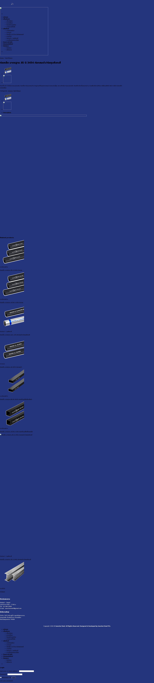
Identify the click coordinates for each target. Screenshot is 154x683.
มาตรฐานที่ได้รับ (10, 639)
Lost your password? (6, 681)
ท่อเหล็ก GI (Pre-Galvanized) (15, 647)
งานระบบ (10, 91)
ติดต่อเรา (6, 658)
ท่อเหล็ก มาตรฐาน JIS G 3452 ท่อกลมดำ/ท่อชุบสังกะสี (15, 559)
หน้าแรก (5, 629)
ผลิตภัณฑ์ (6, 641)
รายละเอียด (3, 88)
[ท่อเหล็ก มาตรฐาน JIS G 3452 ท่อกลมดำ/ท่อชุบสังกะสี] (7, 83)
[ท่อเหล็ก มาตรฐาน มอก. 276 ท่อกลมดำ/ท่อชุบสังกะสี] (7, 74)
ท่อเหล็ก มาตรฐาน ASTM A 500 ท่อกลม (11, 302)
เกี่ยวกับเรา (6, 631)
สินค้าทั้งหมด (8, 58)
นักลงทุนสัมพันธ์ (8, 656)
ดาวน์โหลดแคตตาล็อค (12, 652)
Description (7, 113)
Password (3, 674)
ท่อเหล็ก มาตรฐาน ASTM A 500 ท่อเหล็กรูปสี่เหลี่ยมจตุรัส (16, 432)
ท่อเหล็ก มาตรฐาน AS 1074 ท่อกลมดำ (11, 367)
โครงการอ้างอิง (7, 654)
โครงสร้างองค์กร (11, 637)
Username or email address (9, 671)
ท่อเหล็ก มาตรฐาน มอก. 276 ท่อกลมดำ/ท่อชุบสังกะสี (15, 335)
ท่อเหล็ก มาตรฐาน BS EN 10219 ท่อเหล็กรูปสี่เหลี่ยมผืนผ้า (16, 399)
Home (2, 58)
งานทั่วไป (8, 649)
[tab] (78, 113)
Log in (13, 677)
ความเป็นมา (9, 635)
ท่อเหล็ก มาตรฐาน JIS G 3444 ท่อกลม (11, 270)
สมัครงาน (9, 662)
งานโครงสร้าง (10, 643)
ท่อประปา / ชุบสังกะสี (12, 650)
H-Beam (2, 592)
